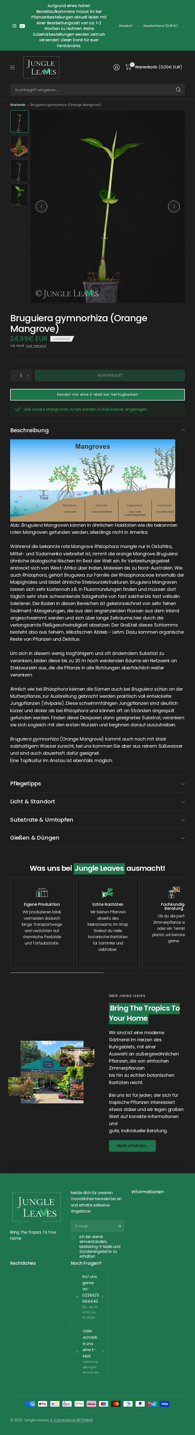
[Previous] (41, 206)
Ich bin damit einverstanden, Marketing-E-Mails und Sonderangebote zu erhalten (99, 1246)
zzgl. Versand (36, 346)
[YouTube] (22, 26)
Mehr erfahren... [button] (132, 1146)
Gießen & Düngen (34, 838)
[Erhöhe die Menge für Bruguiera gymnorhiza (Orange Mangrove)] (28, 376)
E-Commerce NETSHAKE (72, 1420)
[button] (97, 395)
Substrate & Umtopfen (41, 820)
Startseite (17, 104)
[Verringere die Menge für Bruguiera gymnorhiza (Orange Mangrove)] (14, 376)
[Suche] (178, 90)
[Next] (174, 206)
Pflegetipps (25, 783)
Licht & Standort (32, 801)
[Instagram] (14, 26)
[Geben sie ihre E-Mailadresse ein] (119, 1226)
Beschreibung (29, 430)
